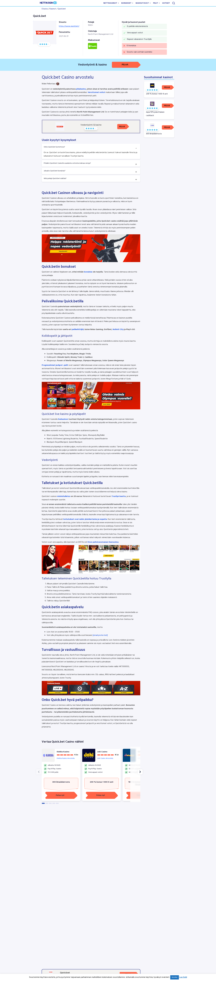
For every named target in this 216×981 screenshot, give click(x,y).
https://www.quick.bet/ (69, 26)
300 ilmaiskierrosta (61, 782)
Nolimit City (118, 329)
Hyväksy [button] (174, 977)
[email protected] (100, 635)
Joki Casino (102, 751)
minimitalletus (63, 496)
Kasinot (53, 9)
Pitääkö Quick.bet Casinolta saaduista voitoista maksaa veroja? (67, 163)
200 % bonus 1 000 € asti (101, 782)
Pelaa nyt (60, 795)
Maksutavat (142, 3)
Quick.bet (62, 9)
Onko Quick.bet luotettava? (54, 147)
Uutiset (166, 3)
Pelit (155, 3)
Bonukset (126, 3)
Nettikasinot (110, 3)
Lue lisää (183, 977)
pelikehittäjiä (78, 329)
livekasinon (63, 419)
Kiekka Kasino (63, 751)
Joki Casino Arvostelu (105, 758)
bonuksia (88, 272)
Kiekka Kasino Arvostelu (66, 758)
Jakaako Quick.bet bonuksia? (54, 170)
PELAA (125, 64)
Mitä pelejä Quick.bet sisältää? (55, 178)
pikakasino (81, 89)
